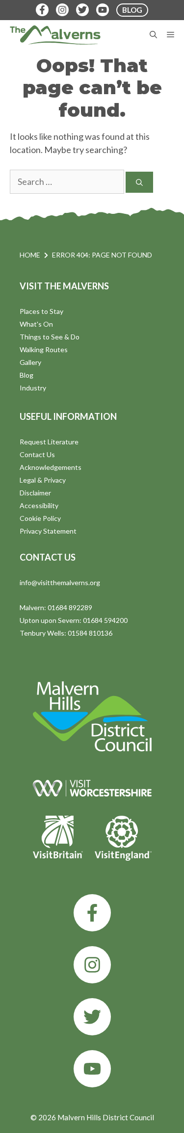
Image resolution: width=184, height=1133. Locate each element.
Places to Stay (41, 311)
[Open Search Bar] (153, 35)
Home (30, 255)
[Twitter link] (92, 1016)
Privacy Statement (48, 531)
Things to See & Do (49, 337)
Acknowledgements (50, 467)
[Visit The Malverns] (55, 35)
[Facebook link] (92, 912)
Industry (33, 388)
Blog (26, 375)
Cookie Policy (40, 518)
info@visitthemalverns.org (60, 582)
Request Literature (49, 442)
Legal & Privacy (43, 480)
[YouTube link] (92, 1068)
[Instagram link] (92, 964)
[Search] (139, 182)
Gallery (30, 362)
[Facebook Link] (42, 9)
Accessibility (39, 505)
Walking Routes (44, 349)
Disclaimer (35, 493)
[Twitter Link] (82, 9)
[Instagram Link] (62, 9)
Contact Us (37, 454)
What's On (36, 324)
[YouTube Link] (102, 9)
